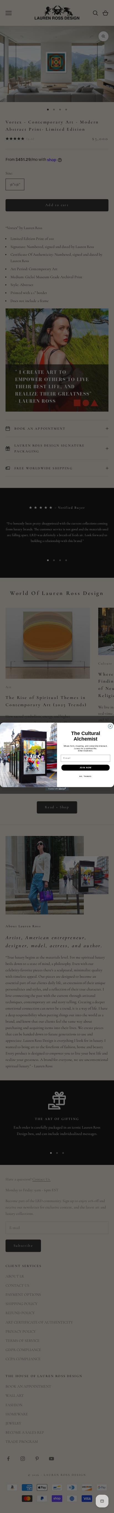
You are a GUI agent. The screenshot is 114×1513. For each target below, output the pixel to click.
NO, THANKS (85, 776)
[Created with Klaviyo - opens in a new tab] (57, 788)
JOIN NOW (86, 767)
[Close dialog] (110, 726)
